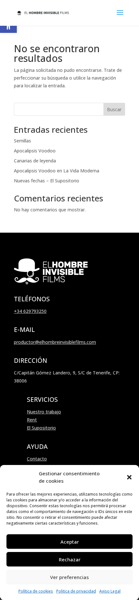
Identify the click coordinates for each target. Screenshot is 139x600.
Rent (32, 420)
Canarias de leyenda (35, 161)
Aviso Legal (110, 591)
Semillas (22, 141)
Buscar (114, 109)
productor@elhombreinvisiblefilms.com (55, 342)
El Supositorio (41, 428)
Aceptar (69, 541)
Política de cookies (35, 591)
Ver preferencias (69, 577)
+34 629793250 (30, 311)
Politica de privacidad (76, 591)
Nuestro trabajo (44, 412)
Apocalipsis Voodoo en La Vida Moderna (56, 171)
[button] (129, 477)
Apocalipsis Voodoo (35, 151)
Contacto (37, 459)
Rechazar (69, 559)
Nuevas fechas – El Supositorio (46, 181)
